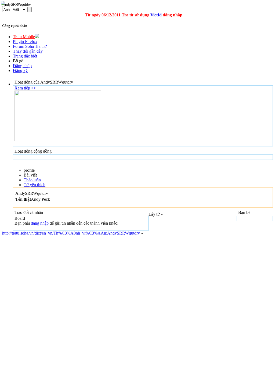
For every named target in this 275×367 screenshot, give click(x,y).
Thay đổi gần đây (28, 51)
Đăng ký (20, 70)
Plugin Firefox (25, 41)
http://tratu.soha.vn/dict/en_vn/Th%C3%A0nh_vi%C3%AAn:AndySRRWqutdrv (71, 233)
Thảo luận (32, 180)
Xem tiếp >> (25, 88)
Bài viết (30, 175)
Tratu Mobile (24, 36)
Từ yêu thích (34, 184)
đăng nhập (40, 223)
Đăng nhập (22, 65)
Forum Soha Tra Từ (30, 46)
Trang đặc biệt (25, 56)
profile (29, 170)
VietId (156, 15)
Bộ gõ (18, 61)
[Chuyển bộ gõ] (4, 3)
